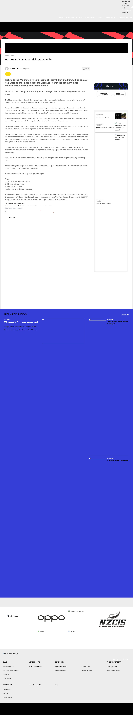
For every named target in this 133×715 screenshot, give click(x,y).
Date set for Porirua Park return (103, 203)
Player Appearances (60, 666)
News (12, 55)
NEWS (61, 17)
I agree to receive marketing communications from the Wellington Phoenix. (30, 213)
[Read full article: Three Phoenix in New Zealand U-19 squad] (120, 126)
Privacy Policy (20, 211)
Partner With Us (7, 697)
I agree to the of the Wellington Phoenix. (24, 211)
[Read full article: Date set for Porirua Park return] (120, 201)
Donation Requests (86, 670)
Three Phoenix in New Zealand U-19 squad (117, 323)
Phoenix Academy (126, 17)
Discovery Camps (112, 666)
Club (100, 17)
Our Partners (6, 689)
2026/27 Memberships (35, 666)
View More (125, 314)
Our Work (5, 693)
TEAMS (78, 17)
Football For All (85, 666)
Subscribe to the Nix (8, 666)
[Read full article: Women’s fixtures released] (120, 116)
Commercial (110, 17)
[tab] (103, 94)
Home (7, 55)
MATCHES (69, 17)
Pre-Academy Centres (113, 670)
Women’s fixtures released (102, 117)
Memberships (89, 17)
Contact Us (6, 674)
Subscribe (12, 217)
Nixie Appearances (60, 670)
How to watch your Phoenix (10, 670)
